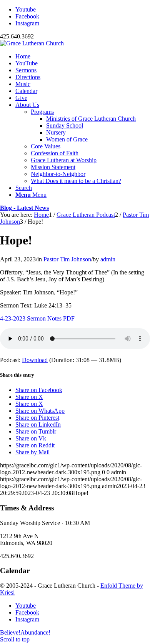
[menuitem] (82, 56)
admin (107, 259)
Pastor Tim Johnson (67, 259)
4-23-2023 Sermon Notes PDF (37, 318)
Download (35, 360)
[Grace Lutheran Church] (32, 43)
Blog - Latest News (24, 207)
